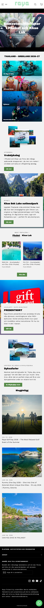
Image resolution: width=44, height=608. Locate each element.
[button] (7, 4)
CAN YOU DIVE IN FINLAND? (13, 538)
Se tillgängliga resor (13, 384)
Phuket (16, 235)
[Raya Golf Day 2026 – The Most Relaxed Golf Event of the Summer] (22, 414)
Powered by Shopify (22, 605)
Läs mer (9, 169)
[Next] (41, 250)
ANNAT (4, 555)
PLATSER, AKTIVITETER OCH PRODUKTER (18, 549)
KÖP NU (8, 329)
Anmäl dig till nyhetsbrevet (15, 561)
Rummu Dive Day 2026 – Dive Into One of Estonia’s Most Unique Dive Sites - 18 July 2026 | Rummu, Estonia (21, 485)
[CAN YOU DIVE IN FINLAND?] (22, 512)
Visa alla (22, 274)
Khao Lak (27, 235)
